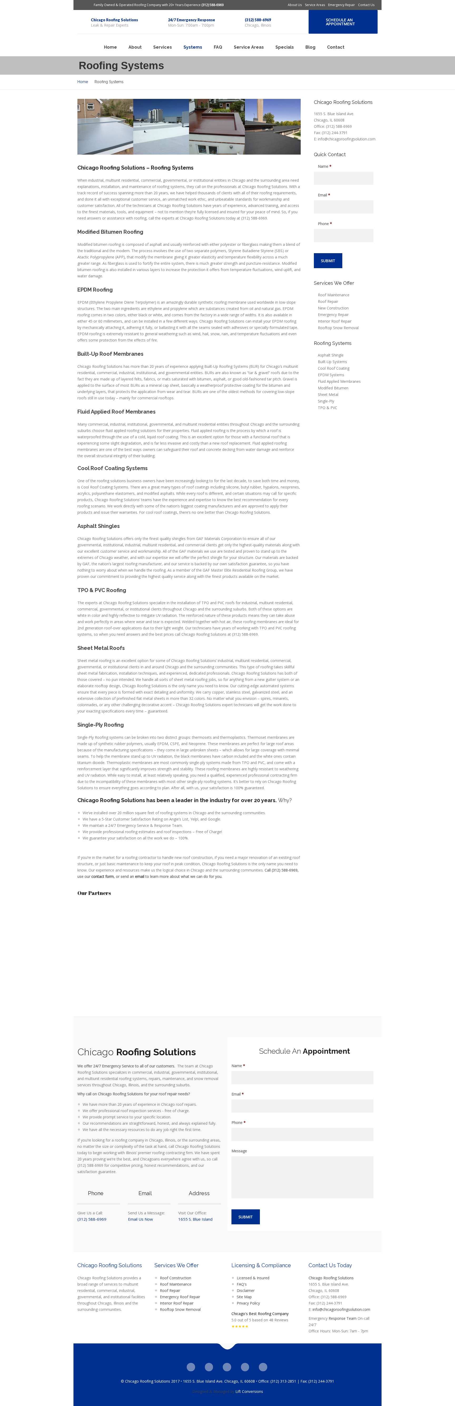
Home (110, 47)
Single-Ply (326, 401)
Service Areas (315, 5)
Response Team (343, 1318)
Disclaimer (246, 1290)
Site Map (244, 1296)
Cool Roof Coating (333, 368)
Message (239, 1151)
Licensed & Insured (253, 1277)
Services (162, 47)
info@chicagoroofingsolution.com (341, 1309)
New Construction (333, 307)
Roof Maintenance (333, 294)
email (139, 876)
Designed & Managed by (213, 1391)
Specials (284, 47)
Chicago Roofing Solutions (114, 20)
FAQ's (242, 1284)
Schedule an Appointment (340, 21)
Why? (285, 800)
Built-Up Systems (332, 361)
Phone (325, 223)
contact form (102, 876)
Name (325, 166)
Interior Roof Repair (335, 321)
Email (324, 195)
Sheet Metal (328, 394)
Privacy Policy (248, 1303)
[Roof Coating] (105, 127)
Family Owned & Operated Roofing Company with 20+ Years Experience (159, 5)
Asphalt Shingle (331, 355)
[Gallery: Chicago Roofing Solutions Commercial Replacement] (273, 127)
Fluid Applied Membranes (339, 381)
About (135, 47)
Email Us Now (140, 1219)
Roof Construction (175, 1277)
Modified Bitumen (333, 387)
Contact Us (366, 5)
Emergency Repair (341, 5)
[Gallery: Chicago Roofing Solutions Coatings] (217, 127)
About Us (295, 5)
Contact (335, 47)
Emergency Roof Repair (180, 1296)
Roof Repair (328, 301)
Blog (310, 47)
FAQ (218, 47)
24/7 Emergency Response (191, 20)
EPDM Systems (331, 374)
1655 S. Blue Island (195, 1219)
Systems (193, 47)
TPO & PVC (327, 407)
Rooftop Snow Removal (338, 327)
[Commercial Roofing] (161, 127)
